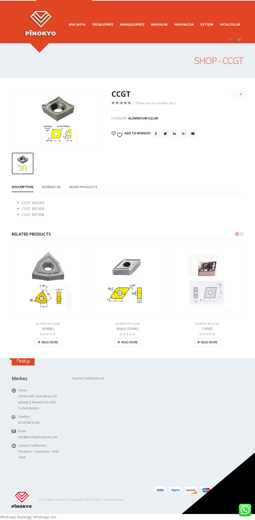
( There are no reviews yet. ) (155, 103)
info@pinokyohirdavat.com (37, 437)
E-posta (193, 134)
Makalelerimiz (132, 24)
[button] (237, 234)
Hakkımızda (183, 24)
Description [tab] (22, 187)
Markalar (159, 24)
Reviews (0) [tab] (51, 187)
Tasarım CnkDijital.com (87, 378)
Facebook (156, 134)
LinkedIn (174, 134)
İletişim (206, 24)
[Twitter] (239, 39)
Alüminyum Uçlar (143, 118)
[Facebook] (230, 39)
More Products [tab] (83, 187)
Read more (50, 342)
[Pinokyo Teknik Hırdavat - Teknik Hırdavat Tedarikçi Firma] (52, 26)
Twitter (165, 134)
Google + (184, 134)
